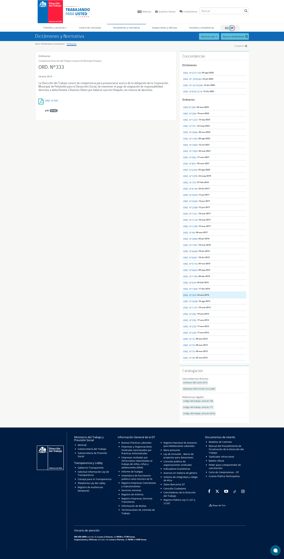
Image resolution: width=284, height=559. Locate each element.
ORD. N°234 (189, 332)
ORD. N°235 (189, 320)
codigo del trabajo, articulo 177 (198, 407)
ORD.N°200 (189, 107)
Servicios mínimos (131, 490)
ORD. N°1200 (190, 226)
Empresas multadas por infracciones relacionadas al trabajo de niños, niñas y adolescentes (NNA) (136, 462)
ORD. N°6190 (190, 188)
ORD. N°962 (189, 157)
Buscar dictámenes (234, 36)
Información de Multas (133, 505)
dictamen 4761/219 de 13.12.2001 (199, 388)
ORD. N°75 (189, 351)
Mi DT (230, 28)
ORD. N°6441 (190, 257)
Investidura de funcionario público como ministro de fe (136, 477)
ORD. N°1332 (190, 138)
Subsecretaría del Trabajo (92, 448)
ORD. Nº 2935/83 (192, 79)
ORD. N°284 (189, 113)
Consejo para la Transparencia (94, 479)
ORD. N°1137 (190, 307)
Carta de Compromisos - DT (224, 472)
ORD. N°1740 (190, 276)
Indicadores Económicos (177, 468)
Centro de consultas (90, 27)
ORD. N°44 (189, 232)
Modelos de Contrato (220, 441)
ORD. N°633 (189, 282)
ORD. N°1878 (190, 176)
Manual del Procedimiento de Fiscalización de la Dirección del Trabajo (226, 449)
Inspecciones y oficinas (164, 27)
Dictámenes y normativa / (53, 43)
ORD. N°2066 (190, 132)
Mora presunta (172, 450)
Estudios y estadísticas (201, 27)
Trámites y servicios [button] (54, 27)
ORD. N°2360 (190, 144)
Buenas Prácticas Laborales (136, 442)
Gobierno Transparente (91, 467)
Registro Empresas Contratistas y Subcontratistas (138, 484)
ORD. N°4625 (190, 270)
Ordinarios (71, 43)
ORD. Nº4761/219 (192, 91)
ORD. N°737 (189, 182)
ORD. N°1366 (190, 288)
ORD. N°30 (189, 357)
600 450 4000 (80, 536)
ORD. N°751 (189, 126)
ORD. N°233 (189, 326)
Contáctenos (190, 11)
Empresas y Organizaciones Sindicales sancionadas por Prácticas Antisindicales (136, 450)
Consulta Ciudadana (175, 488)
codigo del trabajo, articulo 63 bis (199, 413)
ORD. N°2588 (190, 207)
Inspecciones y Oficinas (85, 539)
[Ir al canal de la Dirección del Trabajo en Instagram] (242, 491)
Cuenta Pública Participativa (224, 476)
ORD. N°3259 (190, 195)
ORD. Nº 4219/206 (193, 85)
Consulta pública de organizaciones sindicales (178, 463)
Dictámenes (189, 65)
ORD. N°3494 (190, 238)
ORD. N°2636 (190, 201)
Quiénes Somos (167, 11)
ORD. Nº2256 (190, 169)
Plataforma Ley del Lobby (91, 483)
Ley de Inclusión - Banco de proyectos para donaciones (179, 455)
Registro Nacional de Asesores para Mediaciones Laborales (180, 444)
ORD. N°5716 (190, 263)
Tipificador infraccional (221, 456)
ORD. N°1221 (190, 213)
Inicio (37, 43)
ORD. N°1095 (190, 151)
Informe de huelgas (132, 471)
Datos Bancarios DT (174, 484)
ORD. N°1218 (190, 219)
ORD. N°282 (189, 314)
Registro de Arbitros (132, 494)
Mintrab (82, 445)
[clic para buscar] (246, 10)
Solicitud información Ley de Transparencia (93, 473)
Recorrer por (208, 36)
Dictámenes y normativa (126, 27)
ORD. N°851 (189, 163)
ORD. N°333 (51, 100)
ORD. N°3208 (190, 301)
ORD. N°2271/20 (192, 72)
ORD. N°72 (189, 338)
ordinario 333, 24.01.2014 (195, 382)
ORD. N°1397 (190, 245)
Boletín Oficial (216, 460)
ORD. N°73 (189, 345)
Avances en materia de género (180, 472)
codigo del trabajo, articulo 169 (198, 401)
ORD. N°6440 (190, 251)
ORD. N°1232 (190, 119)
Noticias (146, 11)
